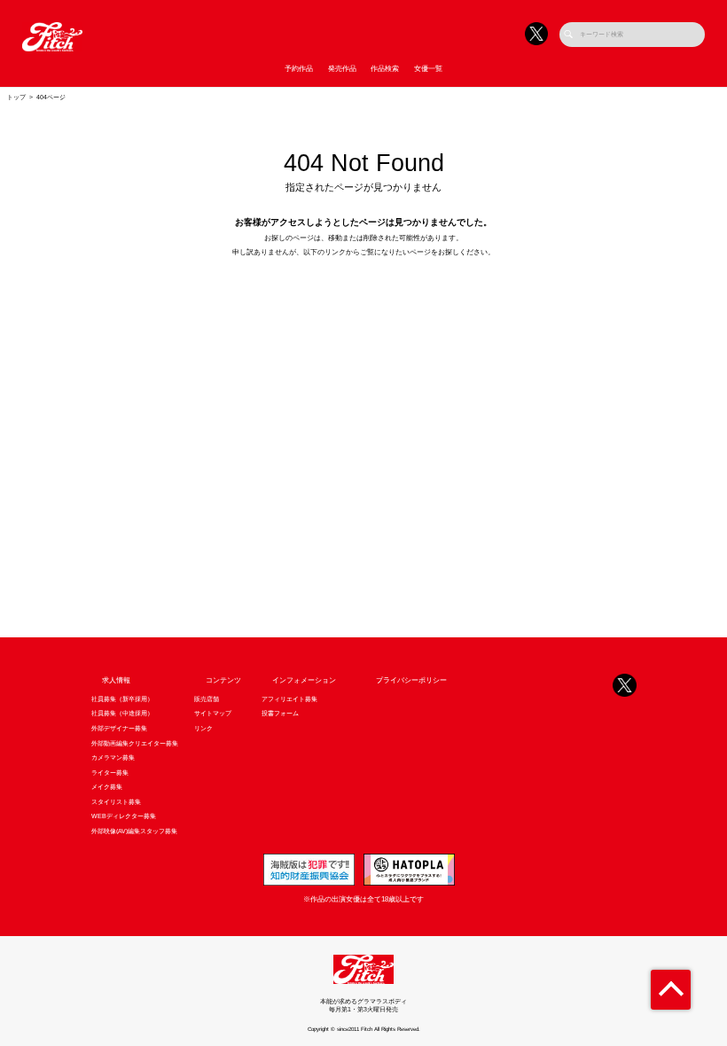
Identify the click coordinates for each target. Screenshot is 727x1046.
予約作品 (299, 69)
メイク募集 (106, 787)
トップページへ (363, 289)
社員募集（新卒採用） (122, 699)
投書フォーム (280, 713)
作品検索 (385, 69)
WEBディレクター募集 (123, 816)
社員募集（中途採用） (122, 713)
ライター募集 (110, 773)
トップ (16, 97)
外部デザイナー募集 (119, 728)
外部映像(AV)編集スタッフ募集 (134, 831)
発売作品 (342, 69)
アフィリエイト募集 (289, 699)
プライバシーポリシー (411, 680)
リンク (203, 728)
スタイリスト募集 (116, 802)
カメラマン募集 (113, 757)
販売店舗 (206, 699)
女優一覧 (428, 69)
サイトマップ (212, 713)
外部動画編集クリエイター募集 (134, 743)
